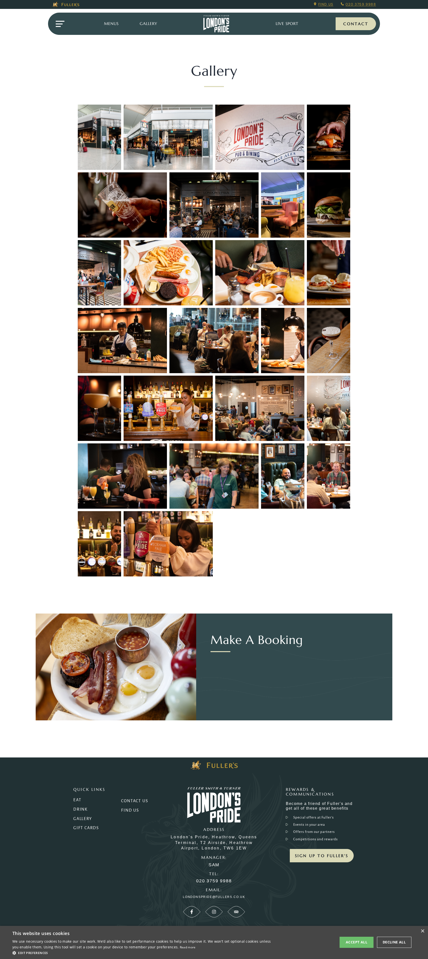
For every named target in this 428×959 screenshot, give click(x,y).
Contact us (134, 801)
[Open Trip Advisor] (236, 912)
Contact (355, 23)
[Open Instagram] (214, 912)
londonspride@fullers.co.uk (214, 897)
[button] (142, 952)
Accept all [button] (356, 942)
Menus (111, 23)
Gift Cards (86, 828)
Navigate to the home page (216, 24)
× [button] (422, 931)
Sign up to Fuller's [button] (321, 855)
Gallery (82, 819)
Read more (188, 947)
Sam (214, 865)
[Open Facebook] (191, 912)
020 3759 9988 (361, 4)
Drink (80, 809)
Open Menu (60, 24)
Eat (77, 800)
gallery (148, 23)
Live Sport (287, 23)
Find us (325, 4)
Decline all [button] (394, 942)
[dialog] (214, 942)
